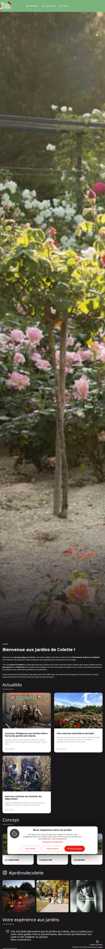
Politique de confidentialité (52, 842)
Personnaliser (52, 849)
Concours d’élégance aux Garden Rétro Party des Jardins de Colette (26, 734)
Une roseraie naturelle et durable (75, 733)
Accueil (5, 644)
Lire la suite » (10, 749)
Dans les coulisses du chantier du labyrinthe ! (23, 797)
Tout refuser (30, 849)
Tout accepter (76, 849)
